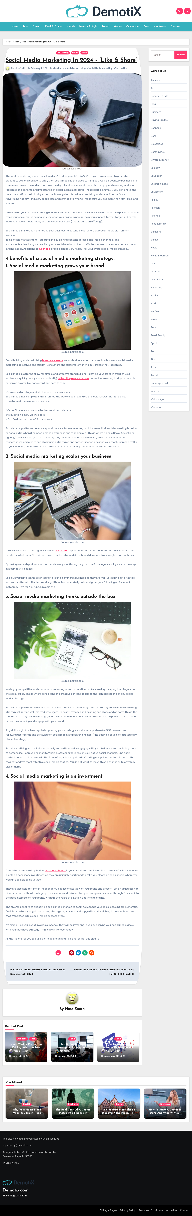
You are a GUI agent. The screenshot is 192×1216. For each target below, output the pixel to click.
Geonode (44, 248)
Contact (175, 26)
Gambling (156, 231)
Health (70, 26)
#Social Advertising (75, 68)
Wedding (156, 407)
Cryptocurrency (160, 159)
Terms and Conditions (151, 1210)
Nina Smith (20, 68)
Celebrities (132, 26)
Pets (153, 327)
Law (153, 263)
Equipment (157, 191)
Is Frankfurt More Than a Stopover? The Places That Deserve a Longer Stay (119, 1113)
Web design (157, 399)
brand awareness (52, 360)
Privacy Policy (128, 1210)
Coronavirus (158, 151)
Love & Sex (157, 279)
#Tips (124, 68)
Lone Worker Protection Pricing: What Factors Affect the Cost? (26, 1047)
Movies (118, 26)
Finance (155, 215)
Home (15, 26)
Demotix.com (15, 1190)
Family (154, 199)
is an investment (55, 870)
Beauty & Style (88, 26)
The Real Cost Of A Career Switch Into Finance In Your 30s (73, 1113)
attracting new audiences (73, 378)
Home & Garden (160, 255)
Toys (153, 367)
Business (22, 1039)
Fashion (155, 207)
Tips (153, 359)
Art (152, 88)
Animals (155, 80)
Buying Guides (159, 120)
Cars (146, 26)
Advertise (171, 1210)
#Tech (117, 68)
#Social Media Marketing (99, 68)
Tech (25, 26)
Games (37, 26)
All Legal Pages (108, 1210)
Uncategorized (159, 383)
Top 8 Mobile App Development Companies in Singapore (72, 1047)
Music (154, 303)
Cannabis (156, 128)
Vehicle (155, 391)
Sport (154, 343)
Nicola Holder (21, 1051)
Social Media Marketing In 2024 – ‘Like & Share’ (71, 60)
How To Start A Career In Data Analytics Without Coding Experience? (165, 1113)
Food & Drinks (53, 26)
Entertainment (159, 183)
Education (157, 175)
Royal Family (158, 335)
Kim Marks (65, 1051)
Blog (153, 104)
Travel (105, 26)
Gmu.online (61, 550)
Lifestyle (156, 271)
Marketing (63, 52)
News (75, 52)
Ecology (155, 167)
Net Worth (159, 26)
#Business (58, 68)
